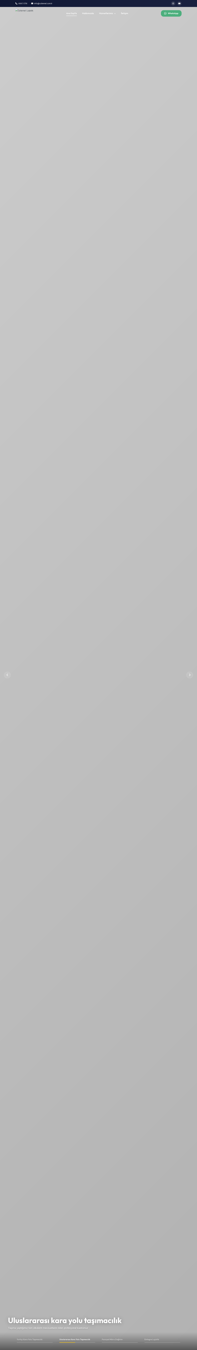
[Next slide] (189, 675)
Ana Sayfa (71, 13)
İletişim (124, 13)
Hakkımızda (88, 13)
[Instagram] (173, 3)
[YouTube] (179, 3)
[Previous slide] (7, 675)
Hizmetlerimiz (106, 13)
